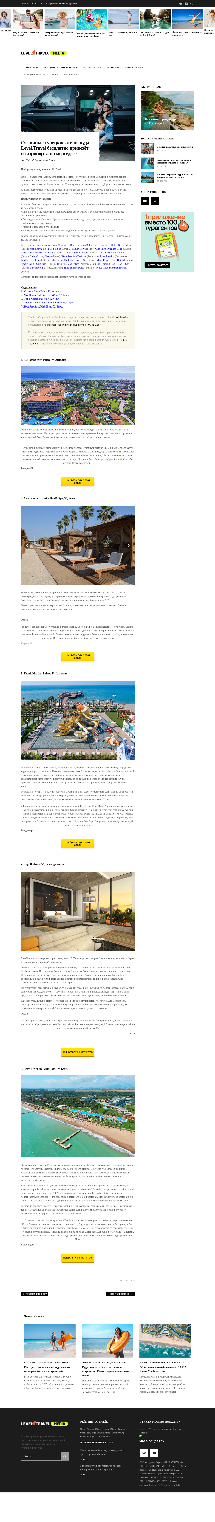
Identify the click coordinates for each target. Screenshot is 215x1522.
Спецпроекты (177, 1363)
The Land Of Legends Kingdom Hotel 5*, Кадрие (48, 302)
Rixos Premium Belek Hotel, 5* (41, 1068)
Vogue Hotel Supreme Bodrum (111, 267)
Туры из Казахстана (162, 1429)
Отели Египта (103, 1433)
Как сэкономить (71, 74)
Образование (61, 1363)
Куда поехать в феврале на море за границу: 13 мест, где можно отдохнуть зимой (107, 1371)
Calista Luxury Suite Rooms (112, 252)
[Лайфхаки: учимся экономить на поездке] (187, 19)
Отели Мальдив (87, 1436)
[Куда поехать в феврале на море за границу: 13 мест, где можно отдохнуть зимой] (107, 1341)
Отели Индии (103, 1436)
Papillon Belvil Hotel (31, 260)
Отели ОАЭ (117, 1433)
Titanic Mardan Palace (68, 264)
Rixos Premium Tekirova (73, 256)
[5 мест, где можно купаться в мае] (123, 19)
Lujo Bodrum (36, 267)
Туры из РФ (145, 1429)
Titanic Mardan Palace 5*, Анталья (41, 298)
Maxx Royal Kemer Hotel (110, 260)
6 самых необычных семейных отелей (175, 147)
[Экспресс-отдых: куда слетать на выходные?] (60, 19)
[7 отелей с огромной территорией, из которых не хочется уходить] (147, 177)
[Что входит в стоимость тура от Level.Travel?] (155, 19)
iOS (125, 339)
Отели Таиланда (88, 1433)
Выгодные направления (38, 1363)
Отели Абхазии (87, 1429)
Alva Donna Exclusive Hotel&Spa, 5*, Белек (46, 295)
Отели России (103, 1429)
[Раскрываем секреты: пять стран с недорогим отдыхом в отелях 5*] (147, 163)
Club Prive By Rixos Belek (108, 248)
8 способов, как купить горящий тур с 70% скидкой (72, 324)
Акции (54, 74)
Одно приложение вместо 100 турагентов (55, 4)
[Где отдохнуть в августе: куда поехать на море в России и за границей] (50, 1341)
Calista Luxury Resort (41, 256)
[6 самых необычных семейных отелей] (147, 148)
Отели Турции (118, 1429)
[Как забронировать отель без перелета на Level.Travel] (91, 19)
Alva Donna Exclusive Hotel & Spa (69, 260)
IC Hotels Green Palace (119, 245)
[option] (28, 23)
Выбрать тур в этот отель (78, 1052)
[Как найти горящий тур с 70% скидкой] (167, 110)
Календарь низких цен (34, 74)
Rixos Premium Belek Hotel (84, 245)
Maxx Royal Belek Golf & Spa (45, 248)
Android (34, 343)
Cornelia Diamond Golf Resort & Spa (110, 264)
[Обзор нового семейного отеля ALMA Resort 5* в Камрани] (165, 1341)
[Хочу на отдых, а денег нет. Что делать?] (28, 19)
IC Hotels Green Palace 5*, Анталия (42, 291)
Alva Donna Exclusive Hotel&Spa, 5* (45, 498)
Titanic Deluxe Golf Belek (34, 264)
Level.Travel (27, 193)
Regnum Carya (78, 248)
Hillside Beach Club (74, 267)
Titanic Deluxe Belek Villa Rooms (38, 252)
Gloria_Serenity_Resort (76, 252)
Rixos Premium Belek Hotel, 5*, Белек (43, 306)
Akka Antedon (107, 256)
